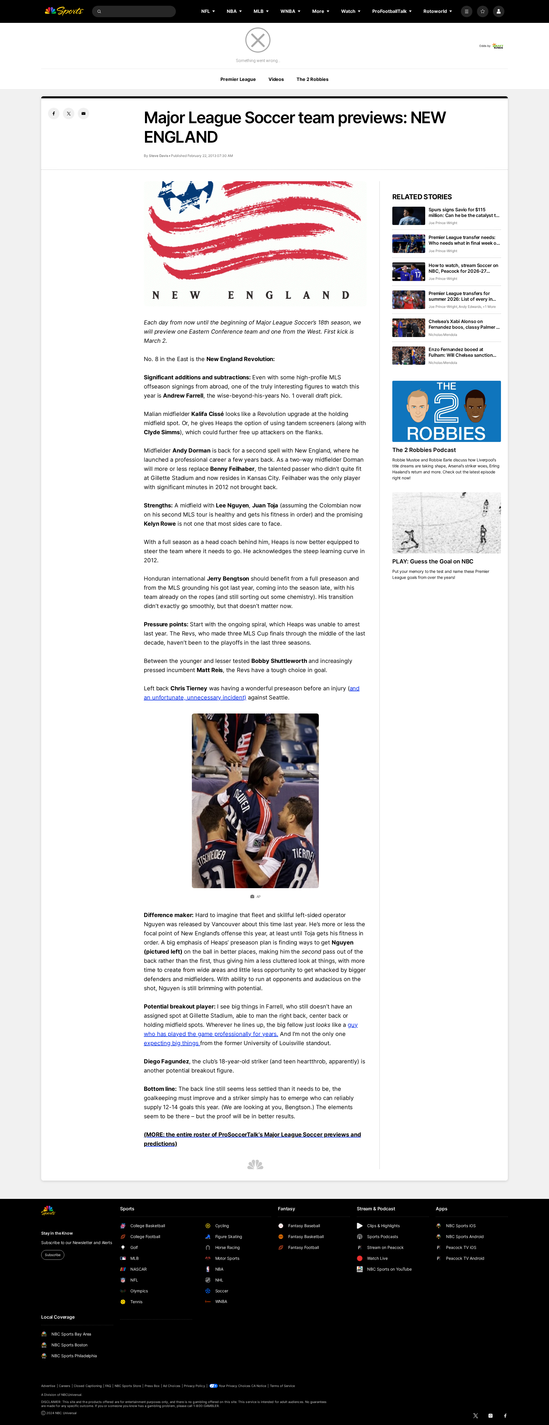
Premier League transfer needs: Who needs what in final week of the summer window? (463, 240)
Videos (276, 79)
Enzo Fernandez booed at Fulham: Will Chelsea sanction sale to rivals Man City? (461, 352)
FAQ (108, 1386)
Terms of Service (282, 1386)
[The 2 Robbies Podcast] (446, 411)
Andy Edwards (470, 306)
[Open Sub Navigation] (214, 11)
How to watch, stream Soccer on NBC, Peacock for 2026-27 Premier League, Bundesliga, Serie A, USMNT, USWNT (463, 268)
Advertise (48, 1386)
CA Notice (258, 1386)
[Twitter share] (68, 113)
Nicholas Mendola (443, 334)
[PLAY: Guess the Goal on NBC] (446, 522)
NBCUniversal (71, 1395)
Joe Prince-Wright (443, 223)
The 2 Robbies (312, 79)
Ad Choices (171, 1386)
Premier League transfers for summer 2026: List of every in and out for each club (460, 296)
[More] (466, 11)
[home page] (64, 11)
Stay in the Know (57, 1233)
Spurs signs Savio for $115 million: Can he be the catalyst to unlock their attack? (464, 212)
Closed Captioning (88, 1386)
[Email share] (83, 113)
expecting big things (172, 1043)
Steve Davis (158, 156)
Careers (64, 1386)
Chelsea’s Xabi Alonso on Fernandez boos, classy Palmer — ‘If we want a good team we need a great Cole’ (465, 324)
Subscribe (53, 1255)
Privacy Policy (194, 1386)
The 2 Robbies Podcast (424, 450)
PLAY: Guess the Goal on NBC (433, 561)
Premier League (238, 79)
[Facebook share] (53, 113)
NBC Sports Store (128, 1386)
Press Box (152, 1386)
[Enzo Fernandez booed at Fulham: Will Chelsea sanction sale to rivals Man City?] (408, 355)
